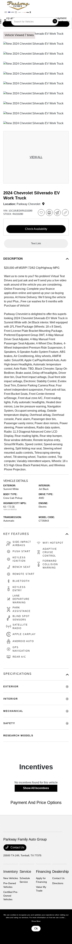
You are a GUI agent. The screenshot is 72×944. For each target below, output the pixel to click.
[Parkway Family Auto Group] (31, 6)
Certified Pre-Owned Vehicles (10, 896)
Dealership (60, 871)
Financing (43, 871)
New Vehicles (10, 878)
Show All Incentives (36, 788)
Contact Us (17, 847)
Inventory (10, 871)
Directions (57, 883)
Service (25, 871)
